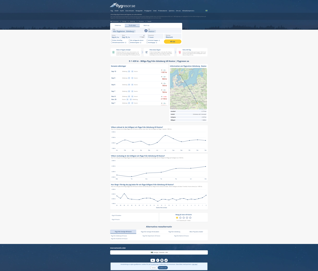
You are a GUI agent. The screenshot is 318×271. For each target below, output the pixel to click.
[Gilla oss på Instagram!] (162, 260)
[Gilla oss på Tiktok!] (166, 260)
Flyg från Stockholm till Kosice (119, 238)
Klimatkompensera (188, 11)
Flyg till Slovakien (116, 215)
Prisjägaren (147, 11)
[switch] (146, 30)
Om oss (178, 11)
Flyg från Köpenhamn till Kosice (151, 236)
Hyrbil (122, 11)
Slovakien (141, 21)
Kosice (149, 21)
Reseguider (139, 11)
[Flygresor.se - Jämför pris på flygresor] (122, 5)
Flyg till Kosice (116, 219)
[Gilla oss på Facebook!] (157, 260)
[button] (126, 36)
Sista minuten (129, 11)
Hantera (154, 268)
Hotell (116, 11)
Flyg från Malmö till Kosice (181, 236)
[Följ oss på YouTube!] (152, 260)
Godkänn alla (162, 268)
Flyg (112, 11)
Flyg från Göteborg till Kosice (119, 236)
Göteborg (132, 21)
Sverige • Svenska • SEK (161, 252)
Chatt (155, 11)
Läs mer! (194, 264)
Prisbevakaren (162, 11)
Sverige (124, 21)
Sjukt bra (171, 11)
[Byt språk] (206, 10)
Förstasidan (115, 21)
